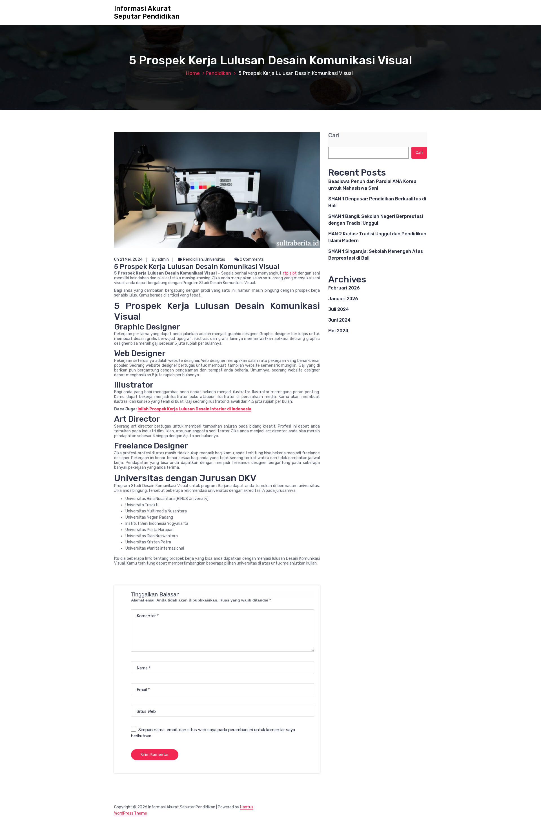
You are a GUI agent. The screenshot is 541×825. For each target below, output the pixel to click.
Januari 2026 (343, 298)
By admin (160, 259)
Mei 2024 (338, 330)
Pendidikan (218, 73)
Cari (334, 135)
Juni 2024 (339, 320)
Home (193, 73)
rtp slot (290, 273)
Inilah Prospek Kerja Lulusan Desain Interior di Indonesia (194, 409)
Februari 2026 (344, 288)
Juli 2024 (338, 309)
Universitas (215, 259)
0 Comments (251, 259)
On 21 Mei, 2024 (128, 259)
